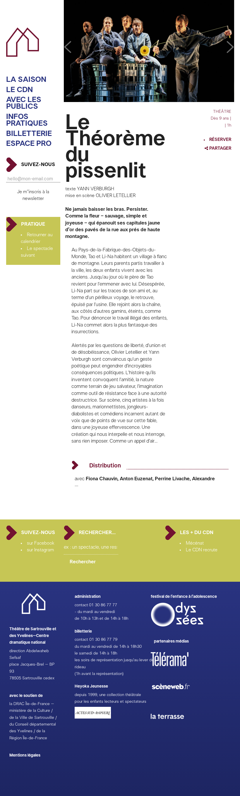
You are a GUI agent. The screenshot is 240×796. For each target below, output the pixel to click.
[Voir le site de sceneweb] (176, 699)
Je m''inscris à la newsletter (33, 195)
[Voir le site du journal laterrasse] (172, 726)
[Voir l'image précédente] (230, 47)
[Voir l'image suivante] (67, 47)
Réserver (220, 139)
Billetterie (29, 133)
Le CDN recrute (201, 550)
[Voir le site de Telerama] (175, 669)
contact (81, 605)
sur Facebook (40, 543)
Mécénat (195, 543)
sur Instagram (40, 550)
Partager (219, 148)
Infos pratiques (27, 120)
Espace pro (29, 143)
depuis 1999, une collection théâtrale (108, 695)
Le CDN (19, 90)
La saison (26, 79)
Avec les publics (23, 103)
